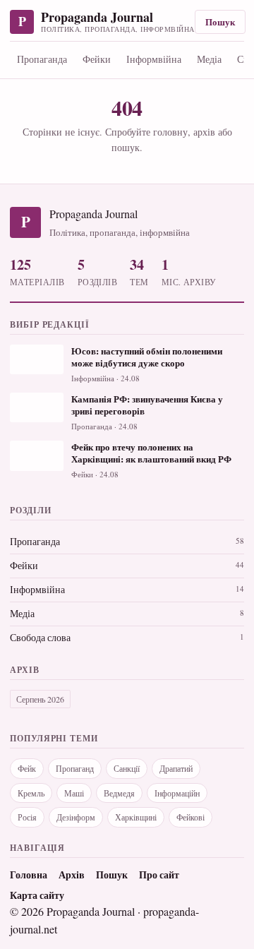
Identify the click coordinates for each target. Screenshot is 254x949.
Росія (27, 817)
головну (170, 131)
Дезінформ (75, 817)
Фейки (97, 59)
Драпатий (176, 768)
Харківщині (136, 817)
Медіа (209, 59)
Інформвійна (153, 59)
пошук (125, 147)
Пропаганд (75, 768)
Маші (74, 793)
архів (204, 131)
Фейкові (190, 817)
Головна (28, 875)
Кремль (31, 793)
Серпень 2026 (40, 699)
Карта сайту (37, 895)
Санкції (127, 768)
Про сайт (159, 875)
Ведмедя (119, 793)
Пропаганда (42, 59)
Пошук (220, 21)
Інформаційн (177, 793)
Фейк (27, 768)
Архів (72, 875)
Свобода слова (40, 637)
